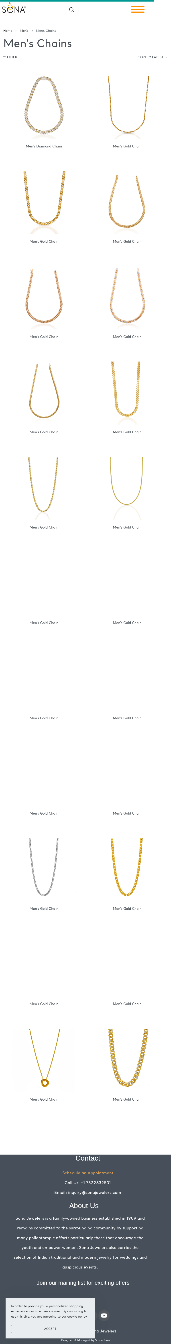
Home (7, 30)
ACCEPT (50, 1329)
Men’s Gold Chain (127, 146)
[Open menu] (138, 9)
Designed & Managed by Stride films (85, 1340)
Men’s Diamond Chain (44, 146)
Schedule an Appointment (87, 1173)
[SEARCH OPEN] (71, 9)
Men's (24, 30)
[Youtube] (104, 1315)
